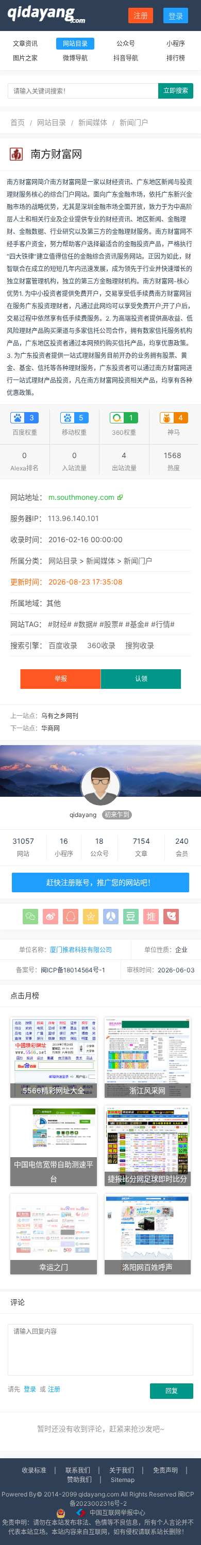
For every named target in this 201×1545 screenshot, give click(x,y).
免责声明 (165, 1470)
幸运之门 (53, 1267)
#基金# (137, 624)
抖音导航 (125, 58)
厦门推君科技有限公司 (81, 950)
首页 (17, 122)
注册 (140, 15)
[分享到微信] (30, 916)
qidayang (83, 814)
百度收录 (62, 645)
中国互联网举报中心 (117, 1513)
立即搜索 (175, 90)
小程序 (175, 44)
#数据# (85, 624)
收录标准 (34, 1470)
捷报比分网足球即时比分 (147, 1178)
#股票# (111, 624)
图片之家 (25, 58)
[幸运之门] (53, 1233)
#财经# (60, 624)
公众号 (125, 44)
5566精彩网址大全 (54, 1090)
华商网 (50, 728)
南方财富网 (56, 154)
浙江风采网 (147, 1090)
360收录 (101, 645)
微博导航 (75, 58)
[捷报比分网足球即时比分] (148, 1145)
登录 (176, 15)
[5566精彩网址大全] (53, 1057)
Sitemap (123, 1480)
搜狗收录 (139, 645)
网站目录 (75, 44)
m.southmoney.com (81, 497)
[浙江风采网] (148, 1057)
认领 (141, 679)
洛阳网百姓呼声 (147, 1267)
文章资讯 (25, 44)
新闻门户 (134, 122)
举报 (61, 679)
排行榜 (175, 58)
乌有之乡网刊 (59, 716)
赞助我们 (79, 1480)
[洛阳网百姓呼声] (148, 1233)
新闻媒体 (92, 122)
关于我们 (121, 1470)
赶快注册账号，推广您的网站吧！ (100, 882)
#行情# (163, 624)
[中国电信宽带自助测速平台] (53, 1145)
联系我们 (77, 1470)
